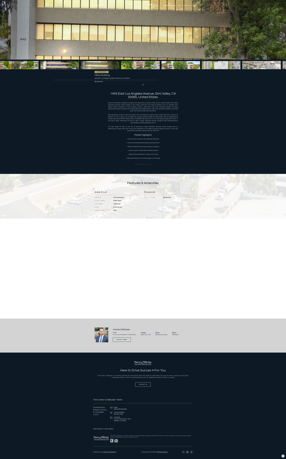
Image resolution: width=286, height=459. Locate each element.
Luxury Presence (109, 452)
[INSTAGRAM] (183, 452)
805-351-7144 (118, 414)
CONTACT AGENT (121, 339)
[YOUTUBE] (187, 452)
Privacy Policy (162, 452)
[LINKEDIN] (191, 452)
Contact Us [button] (143, 384)
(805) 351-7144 (146, 334)
